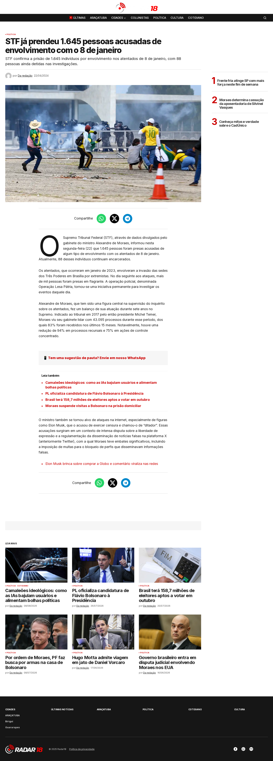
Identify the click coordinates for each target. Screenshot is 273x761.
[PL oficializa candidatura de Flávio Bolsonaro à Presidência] (103, 565)
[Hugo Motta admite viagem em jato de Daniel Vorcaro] (103, 632)
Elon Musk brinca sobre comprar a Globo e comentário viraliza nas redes (101, 464)
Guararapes (12, 727)
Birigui (9, 721)
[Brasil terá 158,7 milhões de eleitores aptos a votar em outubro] (170, 565)
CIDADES (10, 709)
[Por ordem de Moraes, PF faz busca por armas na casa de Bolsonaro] (36, 632)
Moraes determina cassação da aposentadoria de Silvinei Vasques (241, 103)
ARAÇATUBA (12, 715)
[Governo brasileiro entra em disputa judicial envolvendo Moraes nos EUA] (170, 632)
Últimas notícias (62, 709)
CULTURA (239, 709)
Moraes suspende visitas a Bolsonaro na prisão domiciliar (93, 406)
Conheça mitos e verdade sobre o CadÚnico (239, 123)
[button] (265, 7)
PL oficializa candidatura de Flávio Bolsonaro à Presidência (94, 393)
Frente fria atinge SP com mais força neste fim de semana (240, 82)
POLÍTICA (11, 34)
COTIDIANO (23, 586)
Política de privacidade (82, 749)
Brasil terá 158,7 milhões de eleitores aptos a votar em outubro (97, 400)
